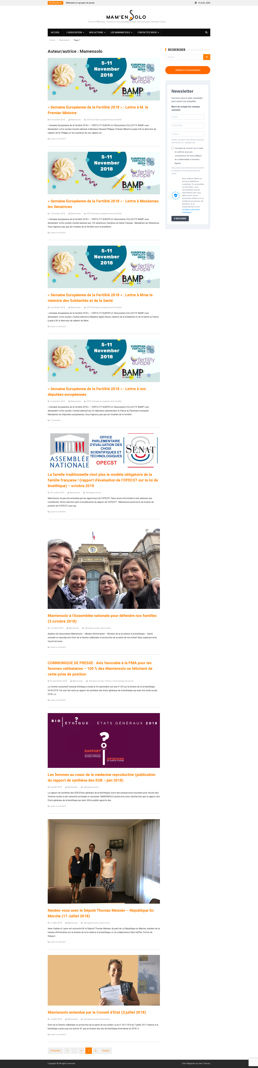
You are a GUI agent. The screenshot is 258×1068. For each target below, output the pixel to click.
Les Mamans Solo (120, 32)
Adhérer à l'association (187, 70)
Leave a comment (58, 139)
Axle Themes (204, 1063)
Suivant (105, 1050)
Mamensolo (76, 120)
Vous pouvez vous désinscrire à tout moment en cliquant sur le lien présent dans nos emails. (187, 170)
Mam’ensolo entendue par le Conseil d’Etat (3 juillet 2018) (97, 1012)
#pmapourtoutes (93, 492)
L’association (74, 32)
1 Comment (55, 420)
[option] (103, 3)
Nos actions (96, 32)
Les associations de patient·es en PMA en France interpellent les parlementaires (101, 3)
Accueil (55, 32)
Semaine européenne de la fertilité (107, 120)
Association (106, 628)
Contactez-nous (147, 32)
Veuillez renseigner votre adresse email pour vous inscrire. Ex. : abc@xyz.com (187, 141)
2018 (89, 120)
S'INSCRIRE (180, 218)
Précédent (55, 1050)
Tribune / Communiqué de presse (119, 681)
